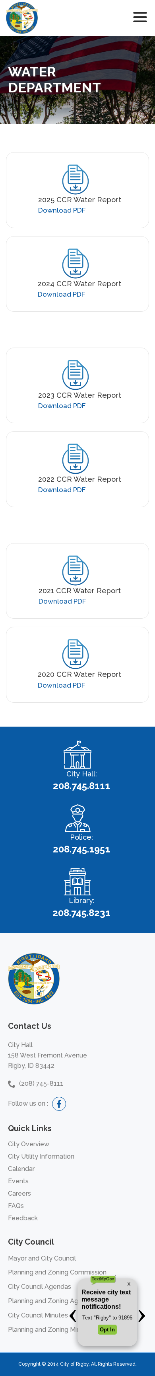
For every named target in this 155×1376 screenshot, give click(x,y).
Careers (19, 1193)
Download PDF (61, 210)
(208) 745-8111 (41, 1083)
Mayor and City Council (42, 1258)
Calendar (21, 1169)
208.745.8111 (81, 786)
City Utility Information (41, 1156)
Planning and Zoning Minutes (50, 1329)
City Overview (28, 1144)
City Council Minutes (38, 1315)
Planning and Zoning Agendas (52, 1301)
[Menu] (140, 18)
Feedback (23, 1218)
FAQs (16, 1206)
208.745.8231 (81, 913)
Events (18, 1181)
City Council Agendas (39, 1286)
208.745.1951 (81, 849)
